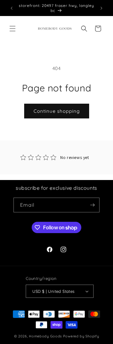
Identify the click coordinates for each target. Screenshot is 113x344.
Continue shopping (57, 111)
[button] (12, 28)
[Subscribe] (92, 205)
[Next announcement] (101, 8)
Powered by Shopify (81, 336)
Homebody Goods (45, 336)
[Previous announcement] (12, 8)
